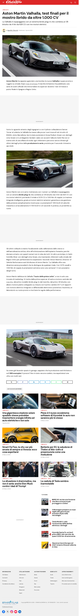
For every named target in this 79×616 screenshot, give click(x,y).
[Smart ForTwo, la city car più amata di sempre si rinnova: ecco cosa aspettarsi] (20, 435)
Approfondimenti (67, 571)
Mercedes (37, 587)
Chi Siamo (5, 574)
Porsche (36, 590)
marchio (9, 282)
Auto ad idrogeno (67, 578)
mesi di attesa (31, 84)
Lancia (21, 584)
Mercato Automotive (68, 581)
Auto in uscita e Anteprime (14, 389)
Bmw (35, 574)
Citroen (21, 578)
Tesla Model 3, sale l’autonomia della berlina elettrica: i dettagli (62, 524)
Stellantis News (24, 571)
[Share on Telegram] (45, 382)
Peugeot (21, 587)
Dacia (35, 578)
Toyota (52, 584)
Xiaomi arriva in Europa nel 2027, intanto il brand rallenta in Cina (64, 545)
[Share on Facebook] (23, 382)
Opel (20, 593)
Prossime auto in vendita (69, 584)
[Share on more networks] (67, 382)
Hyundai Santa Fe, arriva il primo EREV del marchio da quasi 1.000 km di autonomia (63, 534)
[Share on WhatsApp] (56, 382)
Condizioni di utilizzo (8, 584)
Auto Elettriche (66, 574)
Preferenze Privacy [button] (7, 606)
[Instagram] (12, 612)
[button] (3, 2)
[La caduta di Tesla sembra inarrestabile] (59, 469)
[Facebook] (4, 612)
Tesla (10, 478)
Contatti (4, 578)
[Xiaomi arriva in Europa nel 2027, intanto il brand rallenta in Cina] (44, 545)
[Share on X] (11, 382)
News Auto (6, 9)
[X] (8, 612)
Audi (51, 574)
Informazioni (6, 571)
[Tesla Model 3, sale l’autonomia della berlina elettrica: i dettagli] (44, 523)
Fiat (20, 581)
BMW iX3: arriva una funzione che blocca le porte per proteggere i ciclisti (63, 501)
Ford (35, 581)
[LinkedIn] (20, 612)
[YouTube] (16, 612)
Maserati (21, 590)
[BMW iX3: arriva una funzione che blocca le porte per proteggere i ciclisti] (44, 501)
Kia (35, 584)
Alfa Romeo (22, 574)
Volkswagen (53, 581)
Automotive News (40, 571)
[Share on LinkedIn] (34, 382)
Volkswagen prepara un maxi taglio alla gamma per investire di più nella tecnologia (64, 512)
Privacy (4, 581)
